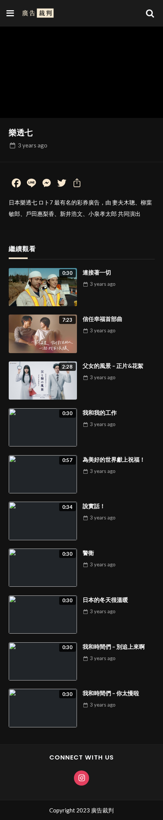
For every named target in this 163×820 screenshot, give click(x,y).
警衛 (88, 552)
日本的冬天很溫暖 (105, 599)
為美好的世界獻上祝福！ (114, 459)
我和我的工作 (100, 412)
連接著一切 (97, 272)
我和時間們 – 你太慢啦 (111, 693)
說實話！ (94, 505)
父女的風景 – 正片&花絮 (113, 365)
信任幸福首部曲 (102, 318)
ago (32, 145)
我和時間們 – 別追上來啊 (114, 646)
